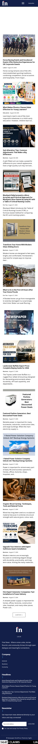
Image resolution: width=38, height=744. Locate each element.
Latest (5, 68)
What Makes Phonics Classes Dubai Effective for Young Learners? (17, 108)
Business (5, 158)
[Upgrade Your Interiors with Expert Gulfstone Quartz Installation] (19, 532)
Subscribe (31, 724)
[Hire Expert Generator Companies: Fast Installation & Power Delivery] (19, 577)
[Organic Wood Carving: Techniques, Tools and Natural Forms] (19, 489)
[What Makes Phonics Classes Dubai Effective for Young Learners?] (19, 93)
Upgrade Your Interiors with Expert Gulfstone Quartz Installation (17, 548)
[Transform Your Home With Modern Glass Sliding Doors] (19, 230)
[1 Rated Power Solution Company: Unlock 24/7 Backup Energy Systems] (19, 444)
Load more (18, 615)
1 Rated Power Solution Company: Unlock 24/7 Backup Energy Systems (17, 460)
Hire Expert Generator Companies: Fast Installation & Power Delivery (18, 593)
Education (6, 113)
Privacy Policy (23, 728)
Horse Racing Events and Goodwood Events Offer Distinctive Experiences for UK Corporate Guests (19, 62)
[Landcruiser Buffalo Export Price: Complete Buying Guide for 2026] (19, 351)
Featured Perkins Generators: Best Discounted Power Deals (17, 414)
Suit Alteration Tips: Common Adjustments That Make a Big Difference (15, 152)
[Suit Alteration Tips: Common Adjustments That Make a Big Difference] (19, 136)
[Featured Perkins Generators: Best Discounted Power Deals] (19, 399)
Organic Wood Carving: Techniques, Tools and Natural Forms (17, 505)
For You (5, 205)
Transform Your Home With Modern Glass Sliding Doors (17, 246)
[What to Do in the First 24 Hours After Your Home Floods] (19, 275)
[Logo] (5, 3)
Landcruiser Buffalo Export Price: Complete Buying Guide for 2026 (16, 367)
